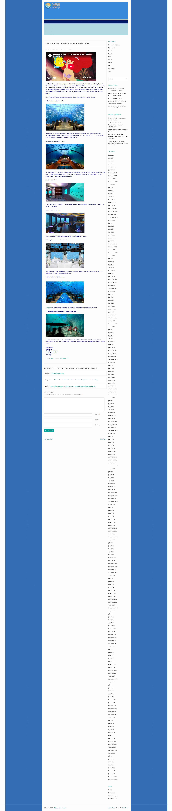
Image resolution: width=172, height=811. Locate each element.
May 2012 (111, 655)
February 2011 (112, 700)
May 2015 (111, 549)
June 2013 (111, 617)
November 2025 (112, 176)
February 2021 (112, 344)
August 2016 (111, 504)
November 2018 (112, 424)
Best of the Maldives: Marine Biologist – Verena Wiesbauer (118, 143)
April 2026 (111, 161)
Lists (52, 358)
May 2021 (111, 335)
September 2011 (112, 679)
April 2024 (111, 232)
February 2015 (112, 557)
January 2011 (111, 703)
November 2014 (112, 566)
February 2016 (112, 522)
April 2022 (111, 303)
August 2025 (111, 185)
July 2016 (110, 507)
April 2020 (111, 374)
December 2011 (112, 670)
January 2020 (111, 383)
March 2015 (111, 555)
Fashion (110, 51)
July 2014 (110, 578)
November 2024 (112, 211)
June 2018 (111, 439)
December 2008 (112, 777)
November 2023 (112, 247)
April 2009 (111, 765)
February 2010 (112, 735)
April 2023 (111, 267)
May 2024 (111, 229)
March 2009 (111, 768)
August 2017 (111, 469)
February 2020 (112, 380)
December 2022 (112, 279)
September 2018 (112, 430)
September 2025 (112, 182)
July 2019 (110, 401)
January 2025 (111, 205)
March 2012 (111, 661)
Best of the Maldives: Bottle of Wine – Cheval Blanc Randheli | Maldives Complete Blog (74, 380)
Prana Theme (111, 808)
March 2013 (111, 626)
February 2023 (112, 273)
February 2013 (112, 629)
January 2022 (111, 312)
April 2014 (111, 587)
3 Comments (62, 49)
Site (109, 65)
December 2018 (112, 421)
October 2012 (112, 640)
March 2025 (111, 199)
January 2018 (111, 454)
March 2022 (111, 306)
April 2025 (111, 196)
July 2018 (110, 436)
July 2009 (110, 756)
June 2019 (111, 404)
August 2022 (111, 291)
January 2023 (111, 276)
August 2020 (111, 362)
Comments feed (112, 796)
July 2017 (110, 472)
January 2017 (111, 489)
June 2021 (111, 333)
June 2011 (111, 688)
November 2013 (112, 602)
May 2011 (111, 691)
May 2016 (111, 513)
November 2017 (112, 460)
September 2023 (112, 253)
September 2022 (112, 288)
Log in (110, 790)
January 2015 (111, 560)
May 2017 (111, 478)
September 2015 (112, 537)
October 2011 (112, 676)
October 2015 (112, 534)
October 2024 (112, 214)
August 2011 (111, 682)
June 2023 (111, 261)
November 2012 (112, 637)
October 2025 (112, 179)
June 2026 (111, 155)
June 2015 (111, 546)
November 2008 (112, 780)
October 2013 (112, 605)
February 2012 (112, 664)
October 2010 (112, 711)
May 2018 (111, 442)
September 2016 (112, 501)
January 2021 (111, 347)
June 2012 (111, 652)
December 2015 (112, 528)
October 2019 (112, 392)
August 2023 (111, 256)
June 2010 (111, 723)
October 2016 (112, 498)
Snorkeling (111, 68)
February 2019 (112, 415)
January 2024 (111, 241)
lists (60, 358)
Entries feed (111, 793)
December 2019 (112, 386)
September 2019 (112, 395)
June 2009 (111, 759)
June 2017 (111, 475)
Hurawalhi (48, 307)
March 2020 (111, 377)
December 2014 (112, 563)
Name (97, 414)
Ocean (110, 59)
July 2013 (110, 614)
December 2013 (112, 599)
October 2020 (112, 356)
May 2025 (111, 193)
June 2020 (111, 368)
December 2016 (112, 492)
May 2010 (111, 726)
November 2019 (112, 389)
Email (96, 419)
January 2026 (111, 170)
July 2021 (110, 330)
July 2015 (110, 543)
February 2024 (112, 238)
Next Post (103, 439)
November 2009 (112, 744)
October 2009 (112, 747)
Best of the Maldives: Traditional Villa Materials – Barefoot (118, 136)
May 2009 (111, 762)
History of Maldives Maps (115, 98)
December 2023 (112, 244)
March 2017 (111, 483)
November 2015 (112, 531)
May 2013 (111, 620)
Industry (110, 54)
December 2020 (112, 350)
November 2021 (112, 318)
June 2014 (111, 581)
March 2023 (111, 270)
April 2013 (111, 623)
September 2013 (112, 608)
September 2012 (112, 643)
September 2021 (112, 324)
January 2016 (111, 525)
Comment (95, 398)
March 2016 (111, 519)
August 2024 (111, 220)
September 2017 (112, 466)
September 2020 (112, 359)
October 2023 (112, 250)
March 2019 (111, 412)
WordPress (125, 808)
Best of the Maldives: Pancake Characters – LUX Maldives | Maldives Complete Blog (73, 386)
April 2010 (111, 729)
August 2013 (111, 611)
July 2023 (110, 259)
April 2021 (111, 338)
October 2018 (112, 427)
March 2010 (111, 732)
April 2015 (111, 552)
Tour (109, 71)
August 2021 (111, 327)
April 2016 (111, 516)
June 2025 (111, 190)
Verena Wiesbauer (113, 141)
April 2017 (111, 481)
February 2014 (112, 593)
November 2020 (112, 353)
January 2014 (111, 596)
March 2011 (111, 697)
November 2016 (112, 495)
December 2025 (112, 173)
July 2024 (110, 223)
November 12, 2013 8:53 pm (52, 49)
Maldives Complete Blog (57, 373)
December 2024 (112, 208)
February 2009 (112, 771)
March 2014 (111, 590)
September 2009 (112, 750)
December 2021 (112, 315)
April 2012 (111, 658)
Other (110, 62)
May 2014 (111, 584)
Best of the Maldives (114, 45)
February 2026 (112, 167)
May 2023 (111, 264)
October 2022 (112, 285)
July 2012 (110, 649)
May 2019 (111, 407)
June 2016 (111, 510)
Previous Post (48, 439)
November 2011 (112, 673)
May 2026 (111, 158)
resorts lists (65, 358)
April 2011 (111, 694)
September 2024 (112, 217)
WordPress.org (112, 799)
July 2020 (110, 365)
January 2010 (111, 738)
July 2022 (110, 294)
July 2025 (110, 187)
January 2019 (111, 418)
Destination (111, 48)
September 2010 (112, 714)
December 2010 (112, 705)
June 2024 (111, 226)
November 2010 (112, 708)
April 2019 (111, 409)
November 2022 (112, 282)
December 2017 (112, 457)
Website (97, 425)
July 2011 (110, 685)
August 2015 (111, 540)
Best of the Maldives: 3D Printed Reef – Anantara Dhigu (116, 124)
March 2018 (111, 448)
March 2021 (111, 341)
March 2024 (111, 235)
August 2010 (111, 717)
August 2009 (111, 753)
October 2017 (112, 463)
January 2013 (111, 631)
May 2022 (111, 300)
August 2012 (111, 646)
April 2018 (111, 445)
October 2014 (112, 569)
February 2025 (112, 202)
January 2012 (111, 667)
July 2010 (110, 720)
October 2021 (112, 321)
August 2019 (111, 398)
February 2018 (112, 451)
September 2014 (112, 572)
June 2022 (111, 297)
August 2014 (111, 575)
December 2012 (112, 634)
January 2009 (111, 774)
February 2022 (112, 309)
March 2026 (111, 164)
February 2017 (112, 486)
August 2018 (111, 433)
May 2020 (111, 371)
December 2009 (112, 741)
